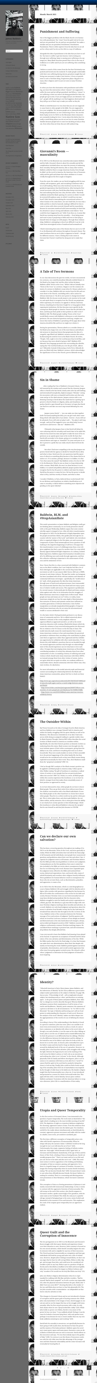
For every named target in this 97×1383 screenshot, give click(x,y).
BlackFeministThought (46, 819)
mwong (55, 705)
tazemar (55, 496)
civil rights (8, 62)
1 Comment (80, 134)
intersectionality (16, 107)
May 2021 (8, 208)
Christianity (16, 94)
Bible (7, 89)
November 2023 (10, 200)
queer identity (9, 121)
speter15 (55, 363)
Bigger (8, 91)
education (18, 97)
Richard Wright (16, 124)
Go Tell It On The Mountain (13, 68)
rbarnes (55, 134)
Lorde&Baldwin (18, 109)
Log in (7, 228)
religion (9, 124)
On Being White (10, 120)
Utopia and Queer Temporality (62, 1110)
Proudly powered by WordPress (48, 1379)
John (7, 109)
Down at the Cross (10, 97)
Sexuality (9, 126)
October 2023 (9, 203)
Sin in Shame (49, 380)
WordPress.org (10, 236)
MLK (18, 114)
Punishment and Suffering (59, 31)
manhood (12, 112)
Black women (9, 94)
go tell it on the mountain (14, 103)
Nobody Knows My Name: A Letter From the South (13, 180)
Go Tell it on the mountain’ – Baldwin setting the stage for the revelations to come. (13, 140)
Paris (15, 119)
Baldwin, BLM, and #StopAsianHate (54, 516)
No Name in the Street (11, 76)
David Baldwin (13, 95)
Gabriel (11, 101)
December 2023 (10, 197)
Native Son (9, 74)
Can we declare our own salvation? (58, 838)
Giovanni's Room (10, 65)
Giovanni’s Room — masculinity (54, 153)
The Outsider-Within (55, 722)
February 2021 (10, 217)
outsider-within (56, 819)
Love (8, 111)
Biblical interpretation (15, 89)
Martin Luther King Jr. (11, 114)
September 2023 (10, 205)
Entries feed (9, 230)
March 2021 (9, 214)
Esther (17, 99)
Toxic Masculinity (10, 128)
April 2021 (8, 211)
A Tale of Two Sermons (57, 271)
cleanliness (74, 496)
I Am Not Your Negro (11, 105)
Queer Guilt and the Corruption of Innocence (58, 1234)
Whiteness (18, 128)
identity (19, 105)
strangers (19, 126)
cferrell (55, 965)
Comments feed (10, 233)
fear (20, 99)
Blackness (19, 91)
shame (14, 126)
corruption (42, 1356)
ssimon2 (55, 1091)
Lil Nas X (11, 109)
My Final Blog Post (18, 175)
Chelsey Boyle (56, 1354)
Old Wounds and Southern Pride (14, 185)
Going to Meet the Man (12, 71)
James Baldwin (13, 38)
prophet (19, 119)
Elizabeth (8, 99)
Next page (89, 1367)
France (7, 101)
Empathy (13, 99)
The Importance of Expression (14, 156)
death (18, 95)
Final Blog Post (10, 145)
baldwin (17, 88)
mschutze (55, 818)
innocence (8, 107)
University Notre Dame (17, 2)
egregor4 (55, 1215)
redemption (16, 121)
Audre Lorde (10, 88)
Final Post (8, 148)
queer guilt (64, 1356)
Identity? (47, 982)
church (7, 95)
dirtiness (79, 496)
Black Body (13, 91)
